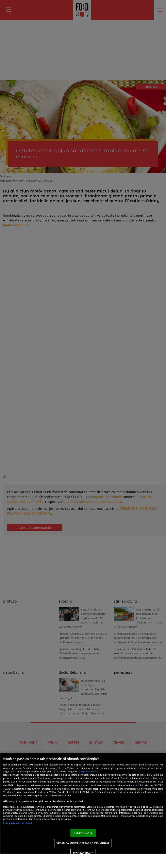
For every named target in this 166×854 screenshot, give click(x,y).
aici (137, 785)
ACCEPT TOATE (83, 833)
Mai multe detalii (88, 771)
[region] (83, 803)
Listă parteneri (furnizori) (17, 822)
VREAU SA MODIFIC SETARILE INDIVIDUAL (83, 843)
